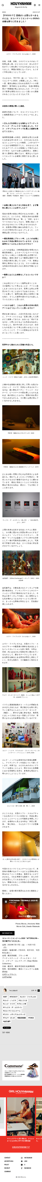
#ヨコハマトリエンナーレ (12, 1011)
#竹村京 (31, 1018)
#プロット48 (21, 1004)
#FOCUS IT (14, 997)
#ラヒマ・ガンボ (9, 1018)
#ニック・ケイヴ (9, 1004)
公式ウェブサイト (9, 974)
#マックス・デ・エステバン (12, 1007)
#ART (5, 997)
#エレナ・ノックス (9, 1000)
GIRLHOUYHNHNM (21, 1147)
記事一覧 (34, 990)
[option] (21, 1119)
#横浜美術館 (21, 1018)
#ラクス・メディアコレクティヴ (14, 1014)
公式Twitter (7, 977)
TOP (3, 1032)
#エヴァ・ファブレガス (28, 997)
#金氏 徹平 (6, 1021)
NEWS (8, 1032)
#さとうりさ (23, 1000)
